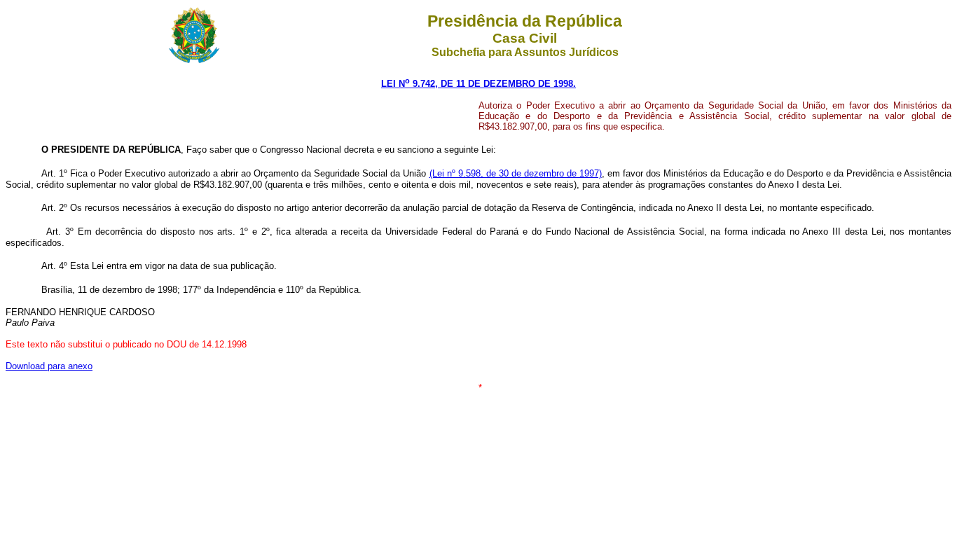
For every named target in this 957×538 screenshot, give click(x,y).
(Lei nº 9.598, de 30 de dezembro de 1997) (515, 173)
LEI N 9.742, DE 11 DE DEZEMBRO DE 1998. (478, 83)
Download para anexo (49, 366)
